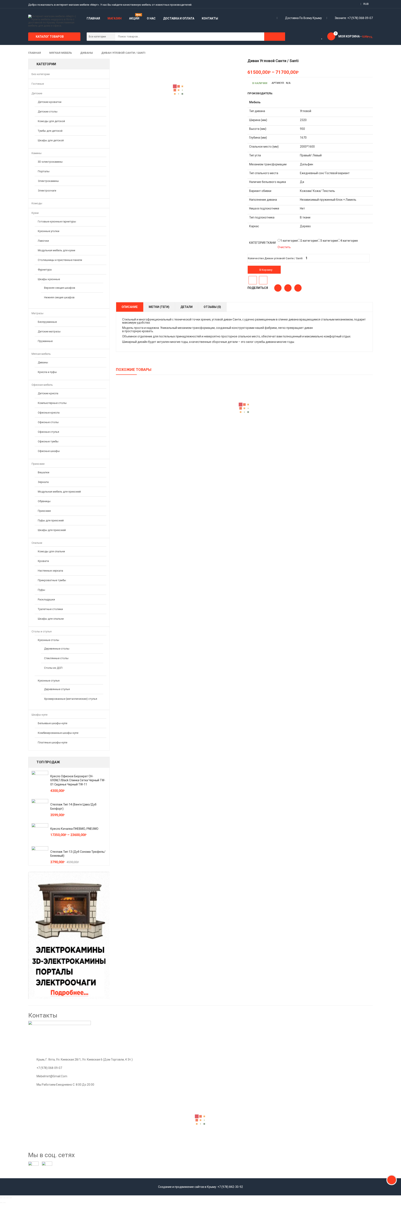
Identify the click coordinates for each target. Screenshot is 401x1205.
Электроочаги (47, 190)
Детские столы (47, 111)
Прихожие (38, 463)
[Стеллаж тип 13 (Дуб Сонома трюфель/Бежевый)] (40, 854)
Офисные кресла (49, 412)
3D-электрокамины (50, 161)
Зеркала (43, 482)
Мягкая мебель (60, 52)
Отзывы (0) (212, 307)
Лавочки (43, 240)
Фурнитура (45, 269)
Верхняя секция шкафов (59, 287)
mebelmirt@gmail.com (52, 1076)
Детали (186, 307)
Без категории (41, 74)
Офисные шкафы (49, 451)
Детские (37, 93)
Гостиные (38, 83)
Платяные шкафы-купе (52, 742)
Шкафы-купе (39, 714)
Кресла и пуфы (47, 372)
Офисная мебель (42, 384)
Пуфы (41, 589)
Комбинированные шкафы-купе (58, 732)
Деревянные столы (56, 648)
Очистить (284, 247)
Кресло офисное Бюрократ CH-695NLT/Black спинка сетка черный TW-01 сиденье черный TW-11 (77, 780)
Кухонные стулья (49, 680)
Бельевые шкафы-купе (52, 723)
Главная (34, 52)
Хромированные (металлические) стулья (70, 698)
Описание (130, 307)
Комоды (37, 203)
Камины (37, 153)
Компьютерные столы (52, 403)
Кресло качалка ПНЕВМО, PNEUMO (74, 828)
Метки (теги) (159, 307)
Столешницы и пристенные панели (60, 260)
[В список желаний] (253, 280)
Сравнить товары (263, 280)
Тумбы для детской (50, 130)
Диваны (86, 52)
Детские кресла (48, 393)
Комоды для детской (51, 121)
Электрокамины (48, 181)
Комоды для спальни (51, 551)
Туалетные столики (50, 609)
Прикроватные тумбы (52, 580)
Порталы (43, 171)
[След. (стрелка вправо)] (4, 1202)
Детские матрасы (49, 331)
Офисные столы (48, 422)
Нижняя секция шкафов (59, 297)
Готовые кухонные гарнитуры (57, 221)
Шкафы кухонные (49, 279)
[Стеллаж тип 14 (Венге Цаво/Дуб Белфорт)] (40, 807)
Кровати (43, 561)
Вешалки (43, 472)
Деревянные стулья (57, 689)
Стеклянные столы (56, 658)
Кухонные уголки (48, 231)
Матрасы (37, 313)
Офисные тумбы (48, 441)
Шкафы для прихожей (52, 530)
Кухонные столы (48, 640)
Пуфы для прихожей (51, 520)
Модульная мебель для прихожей (59, 491)
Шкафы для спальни (51, 618)
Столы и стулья (42, 631)
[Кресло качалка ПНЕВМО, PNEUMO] (40, 831)
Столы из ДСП (53, 667)
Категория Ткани (262, 242)
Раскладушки (46, 599)
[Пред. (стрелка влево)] (1, 1202)
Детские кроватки (49, 101)
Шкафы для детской (51, 140)
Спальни (37, 542)
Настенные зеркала (50, 570)
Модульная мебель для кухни (56, 250)
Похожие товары (133, 369)
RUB (366, 3)
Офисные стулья (48, 431)
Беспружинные (47, 321)
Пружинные (45, 341)
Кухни (35, 212)
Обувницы (44, 501)
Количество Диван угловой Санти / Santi (275, 258)
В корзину (265, 269)
